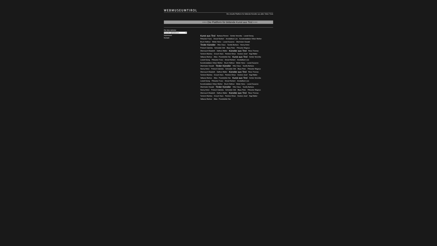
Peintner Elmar (230, 54)
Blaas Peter (231, 48)
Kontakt (166, 38)
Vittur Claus (221, 45)
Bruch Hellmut (205, 42)
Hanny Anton (244, 45)
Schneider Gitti (219, 48)
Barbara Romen (223, 36)
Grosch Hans (218, 54)
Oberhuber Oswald (243, 42)
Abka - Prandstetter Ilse (222, 57)
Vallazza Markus (206, 57)
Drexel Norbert (218, 39)
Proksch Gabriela (206, 48)
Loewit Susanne (228, 42)
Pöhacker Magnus (243, 48)
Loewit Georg (248, 36)
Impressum (168, 35)
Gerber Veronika (236, 36)
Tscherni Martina (206, 54)
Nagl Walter (253, 54)
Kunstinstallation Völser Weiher (250, 39)
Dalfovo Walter (222, 51)
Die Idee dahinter (170, 30)
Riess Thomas (253, 51)
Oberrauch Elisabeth (207, 51)
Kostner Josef (242, 54)
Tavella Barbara (233, 45)
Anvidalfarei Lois (232, 39)
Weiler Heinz (216, 42)
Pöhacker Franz (206, 39)
